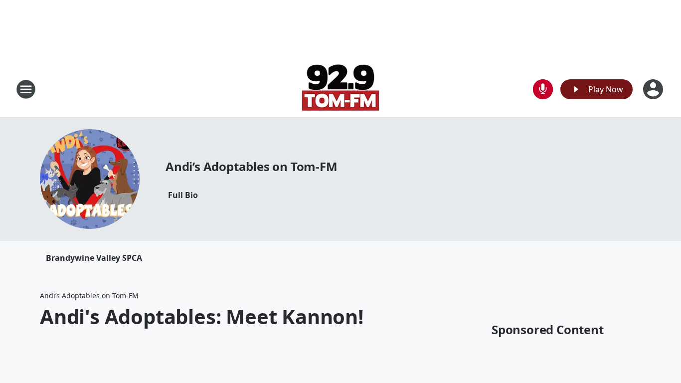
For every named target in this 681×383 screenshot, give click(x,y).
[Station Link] (340, 89)
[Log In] (654, 89)
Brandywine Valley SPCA (94, 257)
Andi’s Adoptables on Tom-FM (252, 166)
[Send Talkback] (543, 89)
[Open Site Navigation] (26, 89)
